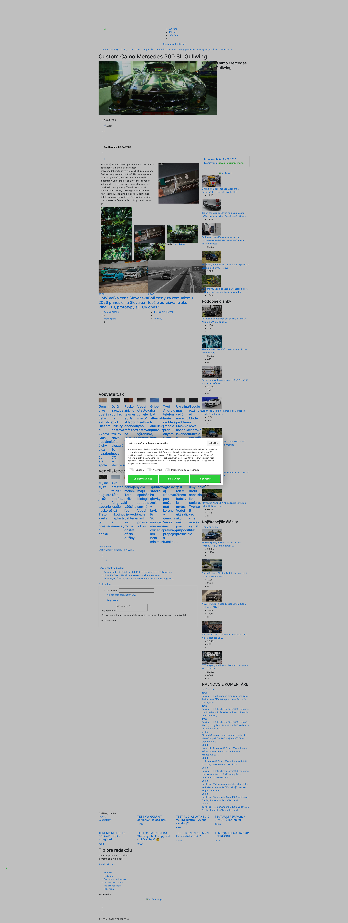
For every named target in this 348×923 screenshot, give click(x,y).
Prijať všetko (205, 478)
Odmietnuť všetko (142, 478)
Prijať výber (174, 478)
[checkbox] (136, 469)
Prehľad (214, 443)
